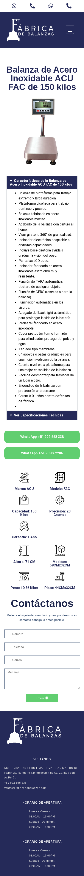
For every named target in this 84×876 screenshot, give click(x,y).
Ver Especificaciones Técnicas (38, 415)
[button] (70, 30)
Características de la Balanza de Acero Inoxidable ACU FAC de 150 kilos (41, 182)
